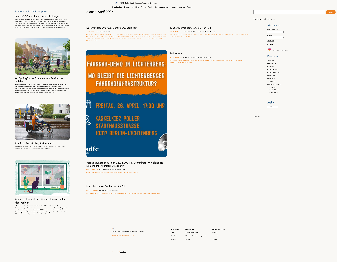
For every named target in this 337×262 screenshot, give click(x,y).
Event (109, 32)
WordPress (123, 252)
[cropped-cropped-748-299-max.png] (115, 3)
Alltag (269, 60)
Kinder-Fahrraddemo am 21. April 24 (190, 27)
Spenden (270, 81)
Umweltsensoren (273, 84)
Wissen (273, 93)
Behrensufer (176, 53)
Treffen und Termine (264, 19)
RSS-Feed (270, 44)
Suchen (331, 12)
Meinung (212, 32)
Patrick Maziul (103, 169)
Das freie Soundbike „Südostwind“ (34, 143)
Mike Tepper (102, 32)
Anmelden (256, 116)
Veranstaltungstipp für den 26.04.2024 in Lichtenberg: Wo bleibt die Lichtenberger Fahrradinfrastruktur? (124, 164)
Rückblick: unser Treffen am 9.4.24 (105, 186)
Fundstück (270, 69)
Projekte (273, 90)
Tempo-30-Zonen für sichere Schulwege (37, 16)
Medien (269, 75)
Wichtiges (208, 57)
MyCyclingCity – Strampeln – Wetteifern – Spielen (39, 80)
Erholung (194, 32)
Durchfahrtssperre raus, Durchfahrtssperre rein (111, 27)
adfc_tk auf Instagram (280, 50)
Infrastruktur (205, 32)
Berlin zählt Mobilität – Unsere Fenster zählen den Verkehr (40, 201)
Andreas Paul (186, 32)
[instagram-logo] (269, 49)
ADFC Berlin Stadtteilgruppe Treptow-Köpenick (138, 3)
